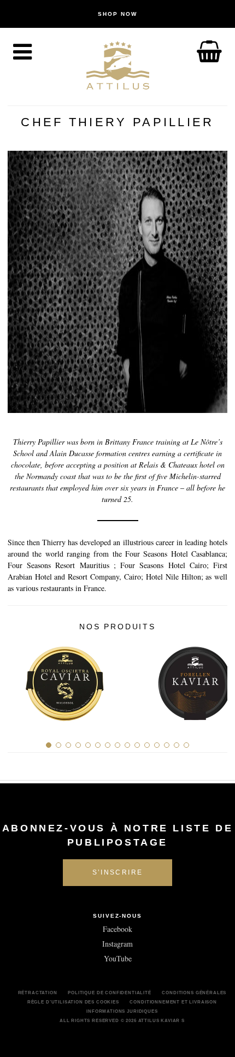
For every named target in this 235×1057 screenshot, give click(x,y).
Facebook (117, 929)
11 (147, 745)
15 (186, 745)
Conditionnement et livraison (173, 1002)
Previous (20, 679)
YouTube (118, 958)
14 (176, 745)
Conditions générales (194, 992)
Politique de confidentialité (109, 992)
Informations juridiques (121, 1011)
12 (157, 745)
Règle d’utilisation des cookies (73, 1002)
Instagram (117, 943)
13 (166, 745)
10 (137, 745)
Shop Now (117, 14)
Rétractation (37, 992)
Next (215, 679)
